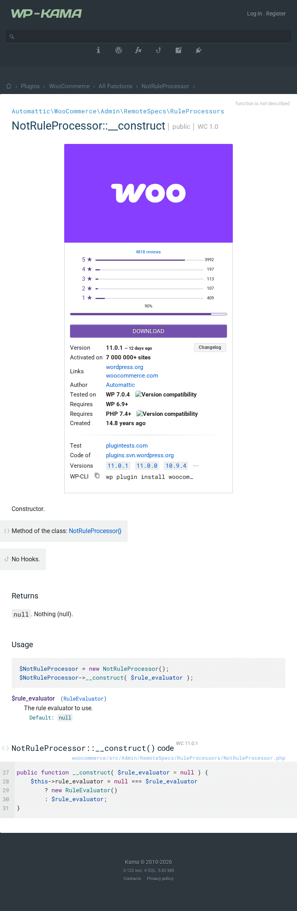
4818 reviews (148, 252)
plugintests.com (127, 446)
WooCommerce (69, 86)
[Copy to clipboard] (97, 476)
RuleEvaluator (83, 698)
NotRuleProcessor (165, 86)
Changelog (210, 347)
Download (148, 331)
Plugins (30, 86)
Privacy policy (160, 878)
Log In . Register (266, 13)
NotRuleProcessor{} (95, 531)
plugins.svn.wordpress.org (140, 455)
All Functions (116, 86)
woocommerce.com (132, 376)
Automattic (120, 385)
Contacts (132, 878)
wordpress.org (124, 367)
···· (196, 466)
